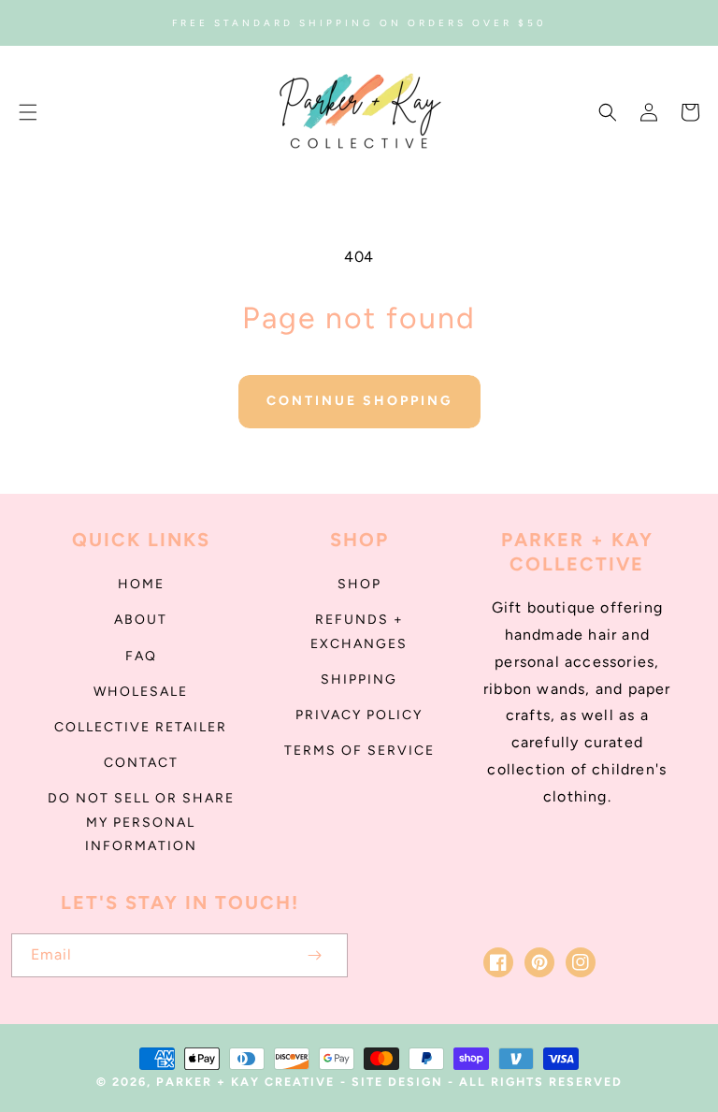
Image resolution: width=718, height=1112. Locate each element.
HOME (141, 584)
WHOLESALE (140, 692)
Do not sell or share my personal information (141, 821)
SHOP (359, 584)
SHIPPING (359, 679)
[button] (28, 112)
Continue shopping (359, 401)
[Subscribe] (314, 955)
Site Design (397, 1082)
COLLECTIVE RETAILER (140, 727)
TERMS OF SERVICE (359, 750)
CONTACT (141, 763)
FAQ (141, 656)
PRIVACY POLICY (359, 715)
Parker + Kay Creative (245, 1082)
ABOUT (140, 620)
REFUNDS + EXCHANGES (359, 631)
